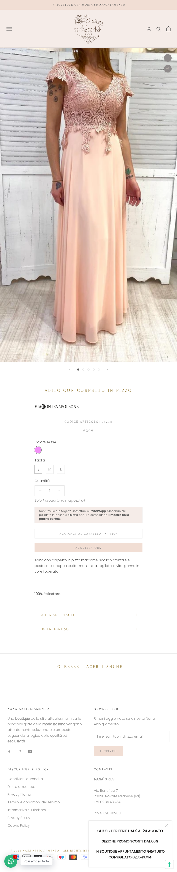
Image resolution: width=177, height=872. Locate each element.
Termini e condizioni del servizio (34, 802)
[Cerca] (158, 29)
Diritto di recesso (21, 786)
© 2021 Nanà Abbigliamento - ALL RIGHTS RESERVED (55, 850)
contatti (55, 519)
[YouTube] (30, 751)
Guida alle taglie (58, 615)
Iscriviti (108, 751)
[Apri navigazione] (9, 29)
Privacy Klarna (19, 794)
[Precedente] (69, 369)
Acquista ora (89, 547)
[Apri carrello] (168, 28)
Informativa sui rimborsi (27, 809)
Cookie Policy (19, 825)
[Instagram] (19, 751)
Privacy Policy (19, 817)
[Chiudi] (166, 826)
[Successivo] (107, 369)
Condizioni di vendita (25, 778)
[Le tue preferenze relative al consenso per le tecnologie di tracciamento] (169, 864)
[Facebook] (9, 751)
